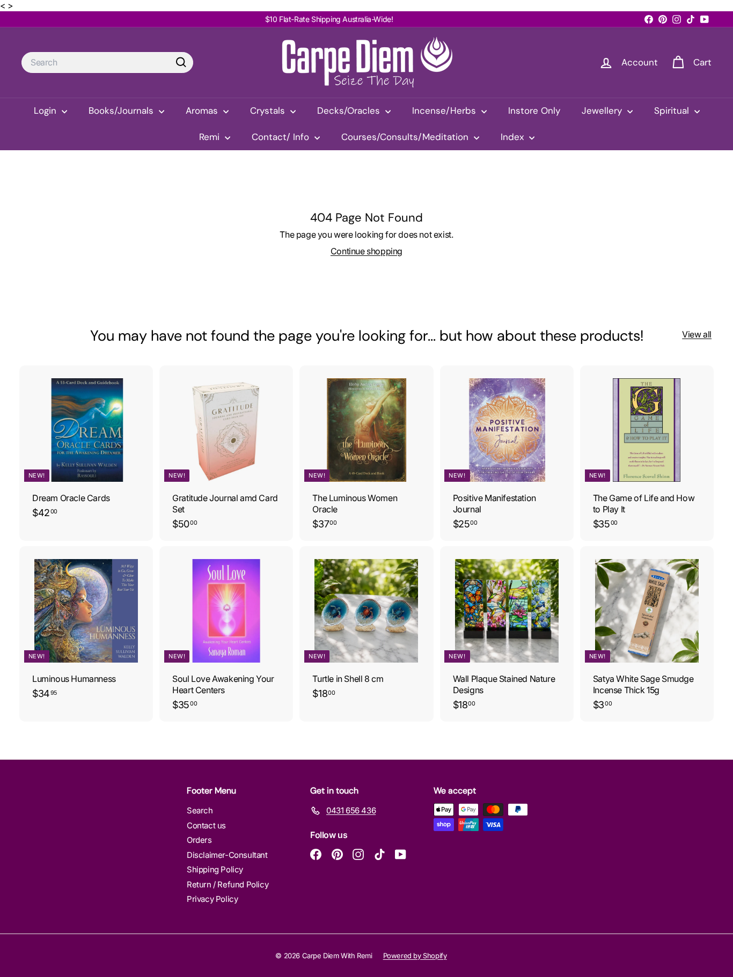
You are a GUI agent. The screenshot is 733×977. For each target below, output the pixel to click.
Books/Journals (122, 110)
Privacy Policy (212, 899)
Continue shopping (366, 251)
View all (697, 334)
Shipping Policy (215, 869)
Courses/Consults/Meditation (406, 137)
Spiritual (673, 110)
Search (200, 810)
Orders (199, 840)
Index (513, 137)
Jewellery (603, 110)
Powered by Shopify (415, 955)
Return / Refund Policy (227, 884)
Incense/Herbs (445, 110)
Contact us (206, 825)
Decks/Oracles (350, 110)
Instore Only (534, 110)
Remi (210, 137)
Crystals (269, 110)
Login (46, 110)
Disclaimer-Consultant (227, 855)
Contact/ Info (282, 137)
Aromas (203, 110)
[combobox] (107, 62)
